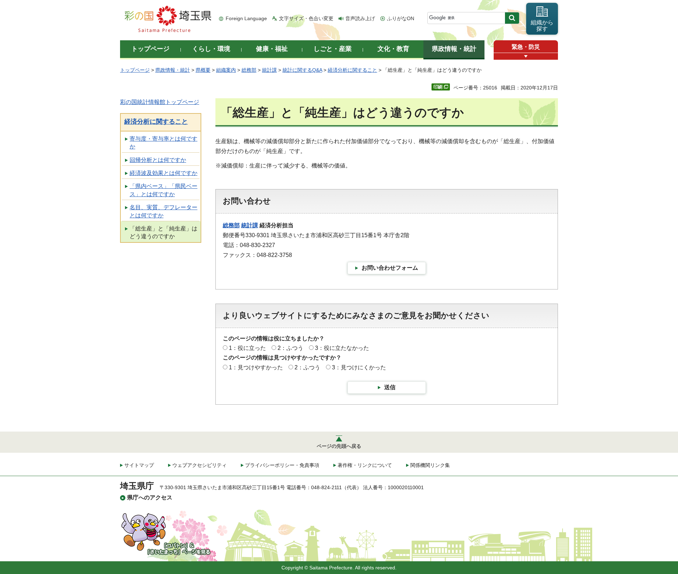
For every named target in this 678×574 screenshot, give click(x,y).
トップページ (135, 70)
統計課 (269, 70)
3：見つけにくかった (359, 367)
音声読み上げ (360, 18)
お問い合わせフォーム (390, 268)
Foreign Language (246, 18)
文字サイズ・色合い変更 (306, 18)
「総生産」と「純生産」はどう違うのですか (163, 232)
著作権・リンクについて (365, 465)
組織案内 (226, 70)
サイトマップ (139, 465)
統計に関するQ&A (302, 70)
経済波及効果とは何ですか (163, 173)
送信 (390, 387)
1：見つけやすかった (256, 367)
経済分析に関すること (352, 70)
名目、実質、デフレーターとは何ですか (163, 211)
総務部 (249, 70)
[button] (526, 56)
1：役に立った (247, 348)
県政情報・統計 (172, 70)
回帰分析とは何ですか (158, 160)
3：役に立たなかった (342, 348)
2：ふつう (290, 348)
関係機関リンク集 (430, 465)
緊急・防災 (526, 47)
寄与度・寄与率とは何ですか (163, 143)
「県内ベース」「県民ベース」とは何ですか (163, 190)
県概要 (203, 70)
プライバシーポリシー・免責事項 (282, 465)
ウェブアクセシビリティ (199, 465)
